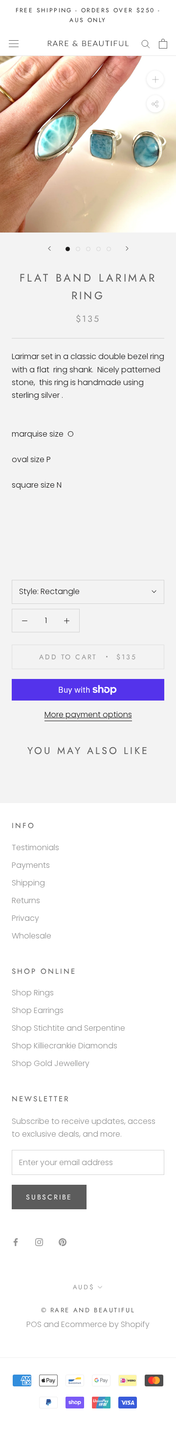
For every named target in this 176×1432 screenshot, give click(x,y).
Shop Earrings (38, 1010)
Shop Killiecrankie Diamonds (64, 1045)
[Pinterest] (62, 1242)
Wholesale (31, 935)
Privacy (25, 918)
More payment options (88, 714)
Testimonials (35, 847)
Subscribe (49, 1197)
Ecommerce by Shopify (105, 1324)
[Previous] (49, 248)
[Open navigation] (14, 44)
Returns (26, 900)
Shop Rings (33, 992)
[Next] (127, 248)
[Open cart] (163, 44)
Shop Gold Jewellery (50, 1063)
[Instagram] (39, 1242)
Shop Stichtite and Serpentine (68, 1028)
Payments (31, 865)
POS (34, 1324)
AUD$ (83, 1287)
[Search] (145, 43)
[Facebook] (16, 1242)
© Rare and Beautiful (88, 1310)
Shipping (28, 882)
